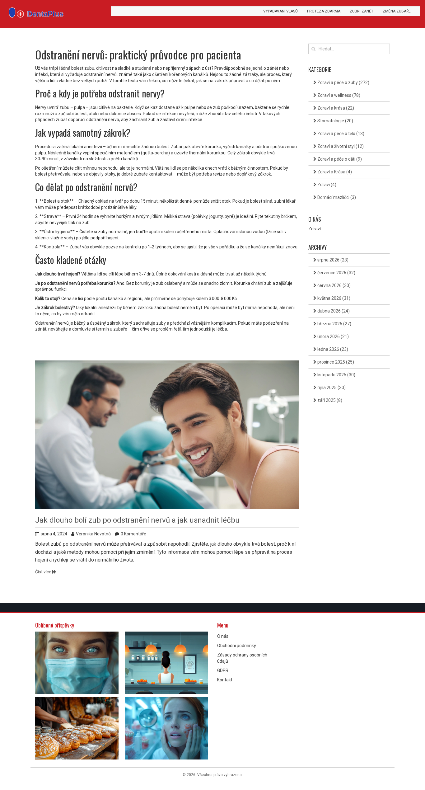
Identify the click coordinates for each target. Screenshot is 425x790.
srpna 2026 (332, 259)
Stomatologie (334, 120)
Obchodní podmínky (236, 645)
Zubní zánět (361, 11)
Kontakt (224, 679)
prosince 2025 (335, 362)
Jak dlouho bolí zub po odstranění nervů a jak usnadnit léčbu (137, 520)
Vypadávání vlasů (280, 11)
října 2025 (331, 387)
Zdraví (326, 184)
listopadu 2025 (335, 374)
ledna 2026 (332, 349)
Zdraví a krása (335, 108)
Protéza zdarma (323, 11)
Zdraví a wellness (338, 95)
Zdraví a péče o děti (339, 159)
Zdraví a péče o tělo (340, 133)
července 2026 (335, 272)
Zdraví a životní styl (340, 146)
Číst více (43, 571)
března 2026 (333, 323)
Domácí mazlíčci (336, 197)
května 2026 (333, 298)
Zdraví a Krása (334, 171)
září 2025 (329, 400)
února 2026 (332, 336)
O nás (222, 636)
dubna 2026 (333, 310)
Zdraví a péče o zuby (342, 82)
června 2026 (333, 285)
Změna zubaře (397, 11)
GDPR (222, 670)
